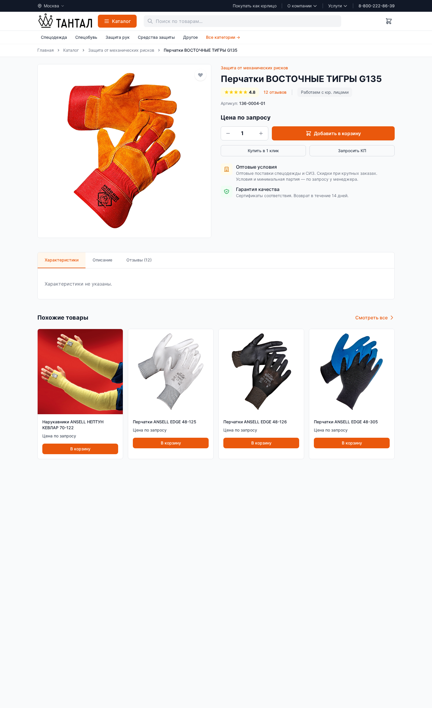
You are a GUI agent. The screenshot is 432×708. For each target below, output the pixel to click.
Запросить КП (352, 150)
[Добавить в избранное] (200, 75)
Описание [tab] (102, 259)
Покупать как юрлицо (255, 5)
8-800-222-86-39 (377, 5)
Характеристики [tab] (61, 259)
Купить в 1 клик (263, 150)
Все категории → (223, 37)
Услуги (335, 5)
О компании (299, 5)
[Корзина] (389, 21)
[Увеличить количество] (261, 133)
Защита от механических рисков (121, 50)
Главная (45, 50)
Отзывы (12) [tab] (139, 259)
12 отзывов (275, 92)
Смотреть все (371, 318)
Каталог (71, 50)
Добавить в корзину (337, 133)
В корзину (80, 448)
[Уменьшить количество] (228, 133)
